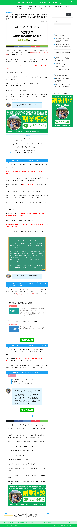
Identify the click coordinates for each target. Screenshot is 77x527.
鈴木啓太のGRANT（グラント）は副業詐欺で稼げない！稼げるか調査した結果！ (63, 86)
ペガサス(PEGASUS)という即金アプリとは (21, 138)
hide (31, 135)
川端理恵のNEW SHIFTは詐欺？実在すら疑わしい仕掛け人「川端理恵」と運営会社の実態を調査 (63, 59)
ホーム (9, 6)
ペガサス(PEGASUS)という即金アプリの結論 (22, 152)
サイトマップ (58, 6)
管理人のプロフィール (48, 7)
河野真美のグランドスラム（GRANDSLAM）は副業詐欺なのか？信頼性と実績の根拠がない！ (62, 65)
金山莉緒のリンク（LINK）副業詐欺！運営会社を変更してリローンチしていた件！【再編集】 (63, 80)
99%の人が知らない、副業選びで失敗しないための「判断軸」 (63, 35)
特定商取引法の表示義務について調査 (23, 146)
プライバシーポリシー (8, 525)
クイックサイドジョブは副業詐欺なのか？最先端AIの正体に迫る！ (63, 75)
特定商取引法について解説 (28, 7)
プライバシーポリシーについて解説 (38, 7)
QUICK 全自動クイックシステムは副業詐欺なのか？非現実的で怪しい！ (62, 70)
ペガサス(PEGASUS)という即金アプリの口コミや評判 (24, 150)
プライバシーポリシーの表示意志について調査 (25, 147)
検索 (54, 12)
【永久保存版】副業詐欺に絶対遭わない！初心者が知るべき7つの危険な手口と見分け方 (63, 46)
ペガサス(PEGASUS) (10, 12)
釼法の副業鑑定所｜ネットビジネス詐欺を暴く (39, 2)
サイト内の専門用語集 (19, 7)
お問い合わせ (68, 6)
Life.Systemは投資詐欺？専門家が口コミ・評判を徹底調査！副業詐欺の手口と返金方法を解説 (63, 53)
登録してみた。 (19, 140)
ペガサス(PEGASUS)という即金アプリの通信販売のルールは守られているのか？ (28, 144)
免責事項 (15, 525)
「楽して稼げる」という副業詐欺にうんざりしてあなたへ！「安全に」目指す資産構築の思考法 (63, 40)
